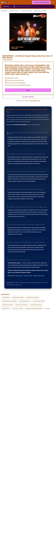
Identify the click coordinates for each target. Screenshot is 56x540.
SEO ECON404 (8, 59)
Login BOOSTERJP (35, 100)
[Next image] (53, 32)
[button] (28, 32)
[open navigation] (53, 2)
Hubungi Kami (19, 275)
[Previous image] (3, 32)
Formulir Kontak (28, 275)
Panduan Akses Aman (38, 275)
